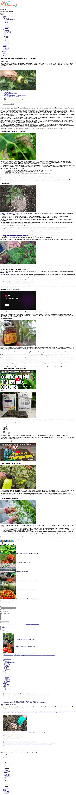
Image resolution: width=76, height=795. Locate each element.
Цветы (4, 29)
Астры (8, 706)
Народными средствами (10, 98)
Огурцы (6, 24)
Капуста (7, 20)
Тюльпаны (17, 707)
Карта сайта (5, 49)
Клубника (7, 39)
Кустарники (7, 40)
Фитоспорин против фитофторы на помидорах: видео (16, 101)
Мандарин (66, 706)
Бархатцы (10, 706)
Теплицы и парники (7, 686)
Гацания (25, 706)
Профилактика (6, 94)
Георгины (28, 706)
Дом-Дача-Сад (7, 752)
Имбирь (50, 706)
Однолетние (7, 30)
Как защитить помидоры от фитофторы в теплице (15, 95)
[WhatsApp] (11, 541)
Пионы (1, 707)
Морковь (7, 23)
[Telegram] (13, 541)
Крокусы (56, 706)
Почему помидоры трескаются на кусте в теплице (13, 735)
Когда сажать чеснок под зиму (33, 730)
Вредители (21, 706)
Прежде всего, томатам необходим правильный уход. (11, 213)
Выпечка (7, 48)
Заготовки (7, 47)
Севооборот (7, 27)
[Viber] (9, 541)
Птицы (4, 33)
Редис (4, 707)
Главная (4, 16)
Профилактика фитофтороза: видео (12, 96)
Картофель (7, 21)
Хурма (21, 707)
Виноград (7, 36)
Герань (32, 706)
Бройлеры (17, 706)
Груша (6, 38)
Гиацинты (35, 706)
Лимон (60, 706)
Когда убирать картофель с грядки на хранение (12, 734)
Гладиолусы (39, 706)
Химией (7, 100)
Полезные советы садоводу (8, 104)
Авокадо (2, 706)
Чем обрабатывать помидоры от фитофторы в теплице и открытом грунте (18, 97)
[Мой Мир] (4, 541)
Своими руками (10, 707)
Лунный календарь (7, 32)
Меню (1, 14)
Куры (6, 34)
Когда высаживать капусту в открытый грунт (12, 736)
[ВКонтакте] (1, 541)
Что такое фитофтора (7, 92)
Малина (6, 41)
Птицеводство (6, 671)
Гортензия (43, 706)
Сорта (14, 707)
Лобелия (62, 706)
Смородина (7, 42)
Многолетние (8, 31)
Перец (6, 25)
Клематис (53, 706)
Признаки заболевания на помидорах (10, 93)
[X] (6, 541)
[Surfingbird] (8, 541)
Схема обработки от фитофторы (9, 102)
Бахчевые (7, 18)
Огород (4, 17)
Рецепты (4, 46)
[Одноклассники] (3, 541)
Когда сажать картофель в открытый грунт (11, 737)
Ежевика (46, 706)
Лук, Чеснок (7, 22)
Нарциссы (70, 706)
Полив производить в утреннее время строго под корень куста (15, 235)
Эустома (23, 707)
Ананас (5, 706)
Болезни (14, 706)
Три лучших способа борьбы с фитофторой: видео (15, 99)
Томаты (6, 28)
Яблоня (6, 43)
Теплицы (5, 45)
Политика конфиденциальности (6, 754)
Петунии (74, 706)
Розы (6, 707)
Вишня (6, 37)
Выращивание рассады (10, 19)
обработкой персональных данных (32, 624)
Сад (3, 35)
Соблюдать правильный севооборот (10, 227)
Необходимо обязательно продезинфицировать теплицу (11, 274)
